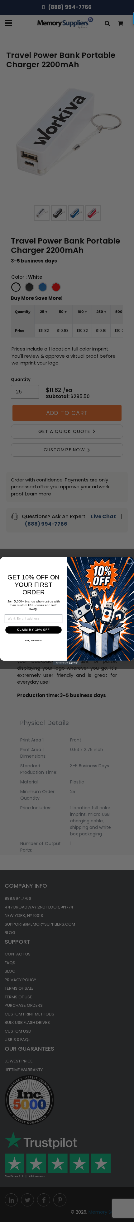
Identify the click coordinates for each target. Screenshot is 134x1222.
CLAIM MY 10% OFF (33, 629)
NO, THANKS (33, 640)
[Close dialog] (129, 561)
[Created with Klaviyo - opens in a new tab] (67, 663)
